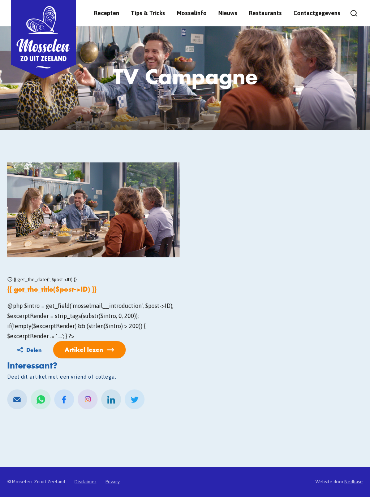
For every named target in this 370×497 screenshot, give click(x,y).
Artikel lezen (84, 349)
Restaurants (265, 13)
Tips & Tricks (148, 13)
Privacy (113, 481)
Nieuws (227, 13)
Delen (34, 349)
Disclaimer (85, 481)
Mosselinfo (192, 13)
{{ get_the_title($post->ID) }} (51, 289)
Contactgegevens (316, 13)
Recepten (106, 13)
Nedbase (353, 481)
